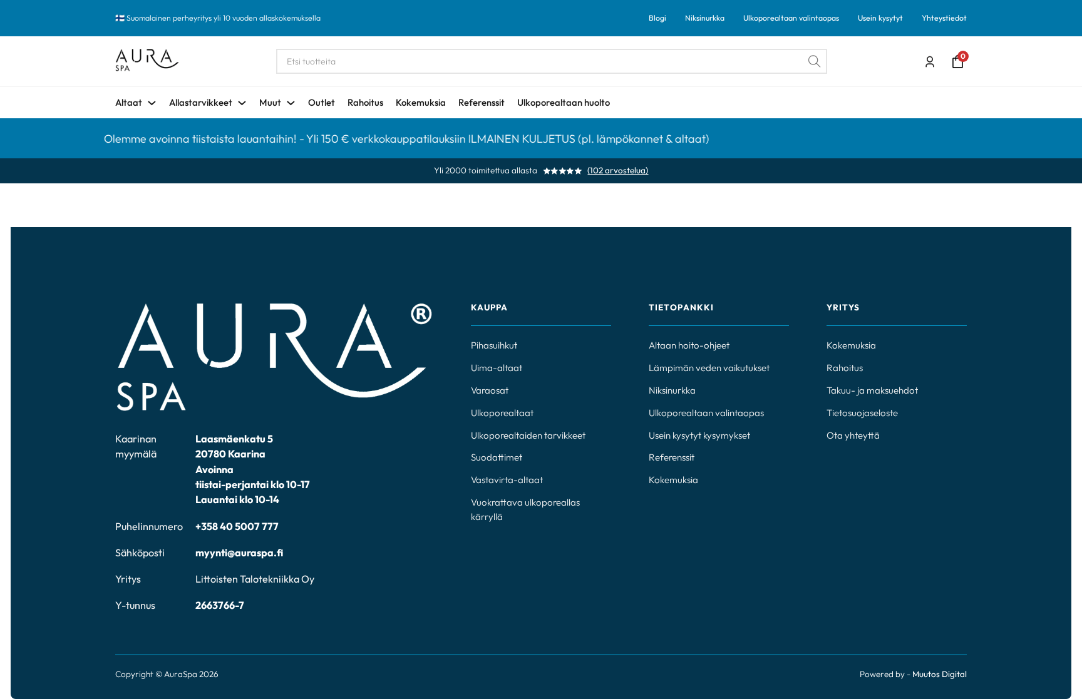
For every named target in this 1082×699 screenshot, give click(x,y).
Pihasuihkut (494, 345)
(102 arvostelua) (617, 170)
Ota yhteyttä (853, 435)
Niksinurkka (704, 18)
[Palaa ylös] (1038, 661)
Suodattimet (496, 457)
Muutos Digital (939, 674)
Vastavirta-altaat (507, 480)
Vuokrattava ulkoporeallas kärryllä (525, 509)
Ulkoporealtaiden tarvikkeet (528, 435)
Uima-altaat (496, 368)
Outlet (321, 102)
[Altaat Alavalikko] (152, 103)
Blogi (657, 18)
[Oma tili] (930, 62)
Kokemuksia (421, 102)
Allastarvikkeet (200, 102)
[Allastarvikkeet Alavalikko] (242, 103)
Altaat (128, 102)
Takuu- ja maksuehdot (872, 390)
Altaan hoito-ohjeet (689, 345)
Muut (270, 102)
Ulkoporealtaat (502, 413)
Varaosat (489, 390)
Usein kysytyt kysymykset (699, 435)
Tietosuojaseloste (862, 413)
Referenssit (481, 102)
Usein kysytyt (880, 18)
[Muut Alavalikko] (291, 103)
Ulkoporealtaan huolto (563, 102)
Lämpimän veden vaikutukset (709, 368)
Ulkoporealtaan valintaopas (791, 18)
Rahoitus (365, 102)
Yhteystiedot (944, 18)
